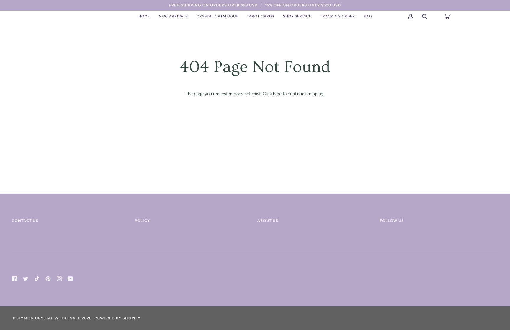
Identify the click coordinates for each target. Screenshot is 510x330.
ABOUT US (267, 220)
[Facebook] (14, 278)
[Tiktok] (37, 278)
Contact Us (25, 220)
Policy (142, 220)
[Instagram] (59, 278)
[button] (173, 16)
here (277, 93)
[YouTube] (70, 278)
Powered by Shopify (117, 318)
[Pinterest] (48, 278)
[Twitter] (25, 278)
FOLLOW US (392, 220)
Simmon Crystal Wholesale (48, 318)
